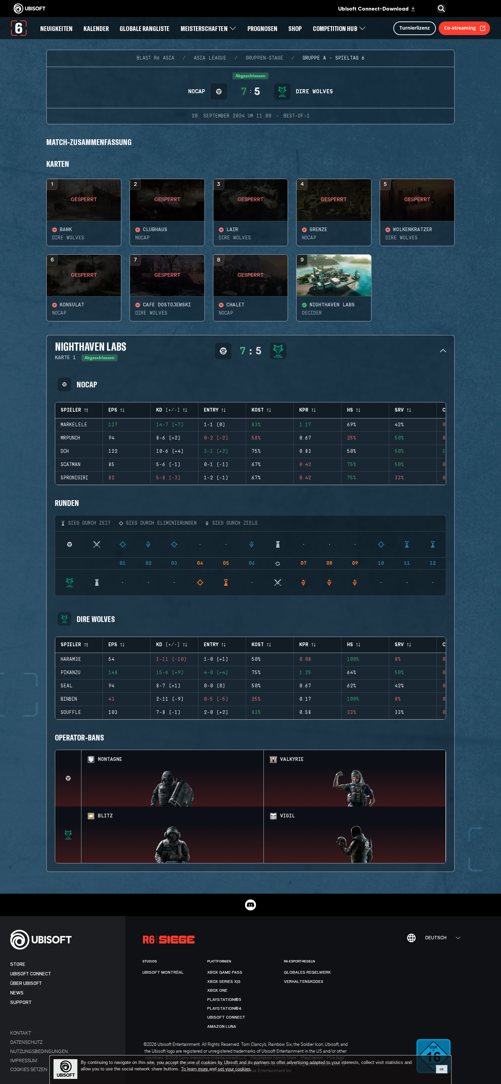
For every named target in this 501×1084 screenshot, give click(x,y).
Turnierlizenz (414, 28)
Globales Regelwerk (307, 972)
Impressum (23, 1060)
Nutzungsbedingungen (39, 1051)
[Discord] (250, 905)
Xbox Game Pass (224, 972)
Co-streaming (460, 28)
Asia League (210, 58)
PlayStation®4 (224, 1008)
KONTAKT (20, 1033)
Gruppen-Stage (264, 58)
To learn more (195, 1068)
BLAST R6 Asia (155, 58)
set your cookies (234, 1069)
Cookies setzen (28, 1069)
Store (17, 964)
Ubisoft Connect (30, 973)
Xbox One (217, 990)
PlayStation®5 (224, 999)
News (17, 992)
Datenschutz (26, 1042)
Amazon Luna (221, 1026)
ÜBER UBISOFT (26, 983)
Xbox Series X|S (224, 981)
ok (442, 1069)
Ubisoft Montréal (163, 972)
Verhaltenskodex (303, 981)
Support (21, 1002)
